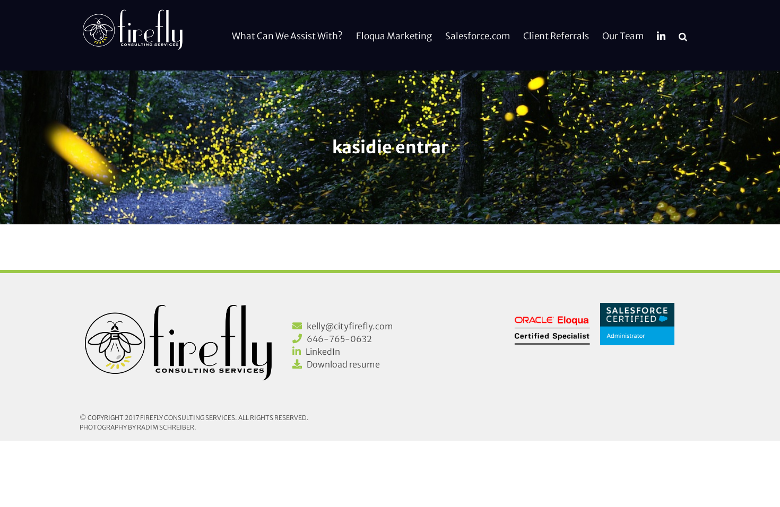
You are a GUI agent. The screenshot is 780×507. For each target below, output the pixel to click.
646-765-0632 (339, 339)
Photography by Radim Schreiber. (138, 427)
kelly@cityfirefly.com (350, 326)
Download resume (343, 364)
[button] (683, 35)
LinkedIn (323, 351)
